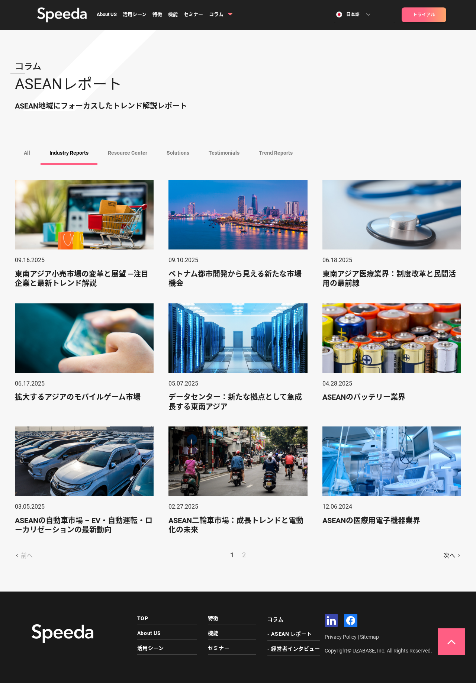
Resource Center (127, 153)
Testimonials (224, 153)
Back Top (451, 641)
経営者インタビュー (295, 649)
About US (107, 14)
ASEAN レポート (291, 634)
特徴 (157, 14)
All (27, 153)
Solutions (178, 153)
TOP (142, 618)
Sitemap (369, 637)
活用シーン (135, 14)
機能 (173, 14)
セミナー (193, 14)
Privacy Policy (341, 637)
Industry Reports (69, 153)
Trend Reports (276, 153)
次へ (450, 555)
